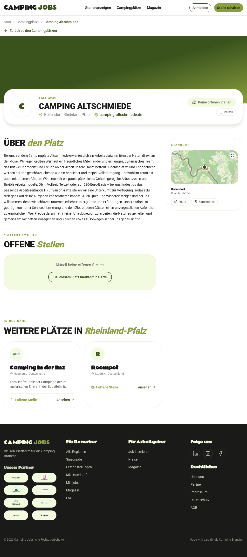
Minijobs (72, 482)
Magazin (154, 8)
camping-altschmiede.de (121, 114)
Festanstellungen (79, 467)
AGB (194, 507)
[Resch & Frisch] (16, 477)
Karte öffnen (207, 202)
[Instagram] (208, 453)
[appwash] (44, 477)
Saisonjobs (74, 459)
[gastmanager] (16, 490)
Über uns (197, 477)
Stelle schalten (228, 8)
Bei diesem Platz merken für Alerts (80, 277)
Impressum (199, 492)
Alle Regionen (76, 452)
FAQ (69, 498)
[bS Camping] (44, 515)
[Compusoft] (16, 515)
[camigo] (44, 503)
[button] (204, 167)
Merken (228, 112)
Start (7, 22)
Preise (132, 459)
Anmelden (200, 8)
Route (182, 202)
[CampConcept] (44, 490)
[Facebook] (220, 453)
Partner (196, 484)
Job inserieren (138, 452)
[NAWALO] (16, 503)
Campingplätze (129, 8)
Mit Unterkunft (77, 475)
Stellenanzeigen (98, 8)
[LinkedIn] (195, 453)
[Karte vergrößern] (204, 167)
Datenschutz (200, 500)
